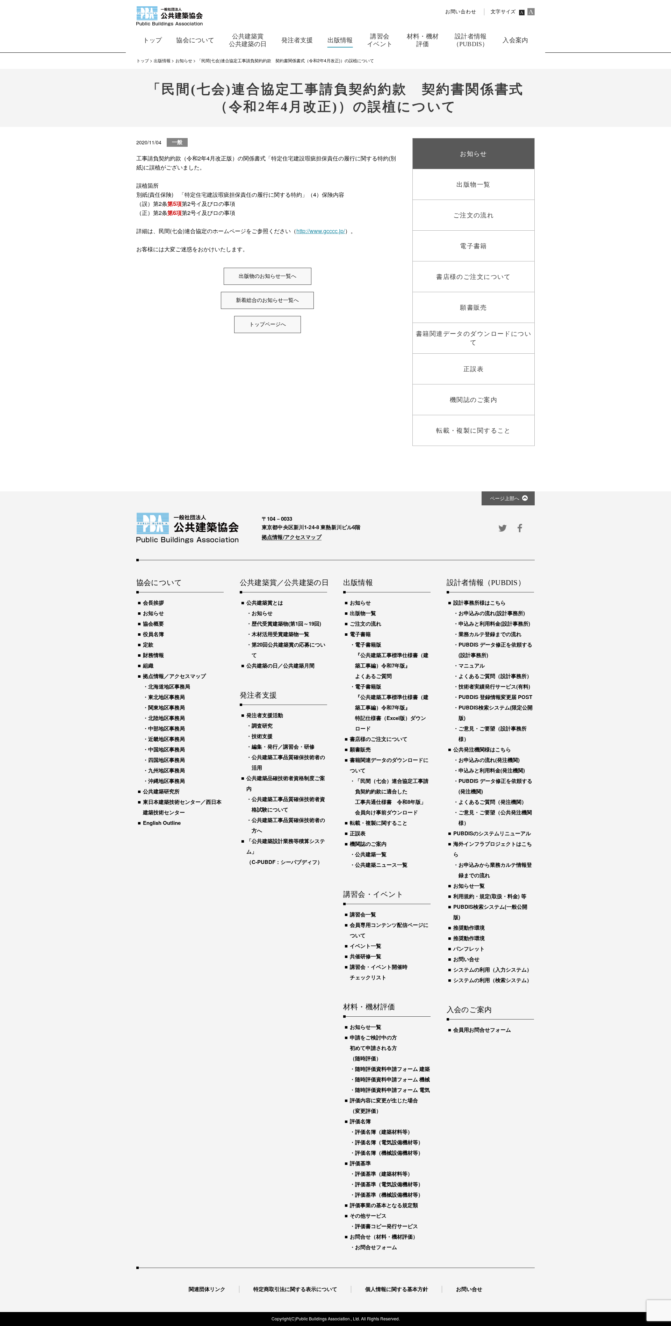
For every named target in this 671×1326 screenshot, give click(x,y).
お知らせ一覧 (365, 1027)
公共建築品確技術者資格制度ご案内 (285, 783)
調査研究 (262, 725)
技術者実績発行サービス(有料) (494, 686)
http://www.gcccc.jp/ (320, 231)
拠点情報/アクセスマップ (292, 537)
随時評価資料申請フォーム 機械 (392, 1079)
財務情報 (153, 655)
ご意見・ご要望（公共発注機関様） (495, 817)
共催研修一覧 (365, 956)
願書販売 (360, 749)
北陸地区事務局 (166, 718)
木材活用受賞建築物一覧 (280, 634)
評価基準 (360, 1163)
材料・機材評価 (369, 1007)
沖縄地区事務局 (166, 781)
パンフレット (469, 948)
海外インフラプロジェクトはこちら (492, 849)
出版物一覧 (363, 613)
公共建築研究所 (161, 791)
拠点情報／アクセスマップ (174, 676)
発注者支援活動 (264, 715)
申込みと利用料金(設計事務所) (494, 623)
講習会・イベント (373, 895)
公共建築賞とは (264, 602)
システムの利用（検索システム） (492, 980)
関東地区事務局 (166, 707)
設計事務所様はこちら (479, 602)
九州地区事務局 (166, 770)
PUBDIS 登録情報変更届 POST (495, 697)
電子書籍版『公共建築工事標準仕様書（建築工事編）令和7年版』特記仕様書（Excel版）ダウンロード (391, 707)
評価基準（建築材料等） (384, 1173)
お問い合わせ (460, 11)
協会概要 (153, 623)
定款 (148, 644)
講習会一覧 (363, 914)
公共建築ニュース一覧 (381, 865)
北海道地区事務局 (169, 686)
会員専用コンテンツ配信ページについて (389, 930)
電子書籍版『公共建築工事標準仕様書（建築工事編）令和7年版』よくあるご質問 (391, 660)
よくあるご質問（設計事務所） (495, 676)
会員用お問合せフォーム (482, 1029)
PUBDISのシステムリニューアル (492, 833)
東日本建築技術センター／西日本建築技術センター (182, 807)
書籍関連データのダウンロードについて (389, 765)
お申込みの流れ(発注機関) (489, 760)
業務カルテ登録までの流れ (490, 634)
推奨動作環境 (469, 927)
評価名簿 (360, 1121)
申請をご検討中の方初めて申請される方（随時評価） (373, 1047)
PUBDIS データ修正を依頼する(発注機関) (495, 786)
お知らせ (153, 613)
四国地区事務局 (166, 760)
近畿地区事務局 (166, 739)
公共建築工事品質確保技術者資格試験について (288, 804)
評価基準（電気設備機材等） (389, 1184)
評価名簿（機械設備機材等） (389, 1152)
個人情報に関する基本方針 (396, 1289)
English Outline (162, 823)
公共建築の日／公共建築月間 (280, 665)
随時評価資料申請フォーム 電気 (392, 1090)
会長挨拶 (153, 602)
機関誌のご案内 (368, 844)
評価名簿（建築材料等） (384, 1132)
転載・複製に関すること (378, 823)
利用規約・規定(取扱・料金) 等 (489, 896)
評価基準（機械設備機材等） (389, 1194)
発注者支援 (258, 695)
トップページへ (267, 324)
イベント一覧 (365, 946)
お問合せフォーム (376, 1247)
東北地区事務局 (166, 697)
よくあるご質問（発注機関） (493, 802)
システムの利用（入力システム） (492, 969)
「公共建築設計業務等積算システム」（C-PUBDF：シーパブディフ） (285, 851)
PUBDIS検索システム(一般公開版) (490, 912)
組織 (148, 665)
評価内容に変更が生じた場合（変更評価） (384, 1105)
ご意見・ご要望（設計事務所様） (493, 734)
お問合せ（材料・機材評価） (384, 1236)
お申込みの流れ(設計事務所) (492, 613)
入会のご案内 (469, 1010)
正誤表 (358, 833)
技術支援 (262, 736)
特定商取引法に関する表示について (295, 1289)
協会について (159, 583)
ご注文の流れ (365, 623)
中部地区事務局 (166, 728)
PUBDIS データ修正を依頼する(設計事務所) (495, 650)
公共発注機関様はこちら (482, 749)
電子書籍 (360, 634)
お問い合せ (466, 959)
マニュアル (472, 665)
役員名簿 (153, 634)
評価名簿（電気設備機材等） (389, 1142)
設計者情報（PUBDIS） (486, 583)
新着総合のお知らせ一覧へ (267, 300)
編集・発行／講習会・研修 (283, 746)
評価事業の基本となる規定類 (384, 1205)
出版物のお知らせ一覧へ (267, 276)
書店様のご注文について (378, 739)
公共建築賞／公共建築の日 (283, 583)
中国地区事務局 (166, 749)
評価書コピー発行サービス (386, 1226)
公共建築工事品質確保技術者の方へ (288, 825)
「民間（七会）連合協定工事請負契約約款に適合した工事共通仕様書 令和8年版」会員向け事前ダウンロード (391, 796)
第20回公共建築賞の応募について (288, 650)
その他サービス (368, 1215)
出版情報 (358, 583)
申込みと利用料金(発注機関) (492, 770)
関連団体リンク (207, 1289)
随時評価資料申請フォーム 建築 (392, 1069)
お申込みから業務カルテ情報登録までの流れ (495, 870)
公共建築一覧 (371, 854)
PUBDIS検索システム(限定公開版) (496, 713)
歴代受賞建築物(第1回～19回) (286, 623)
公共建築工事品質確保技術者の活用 (288, 762)
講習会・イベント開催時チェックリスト (378, 972)
